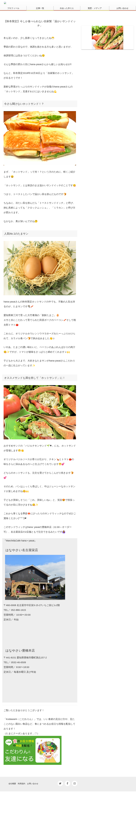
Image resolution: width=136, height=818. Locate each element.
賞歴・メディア (95, 8)
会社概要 (12, 783)
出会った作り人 (67, 8)
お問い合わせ (122, 8)
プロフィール (13, 8)
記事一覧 (40, 8)
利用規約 (21, 783)
